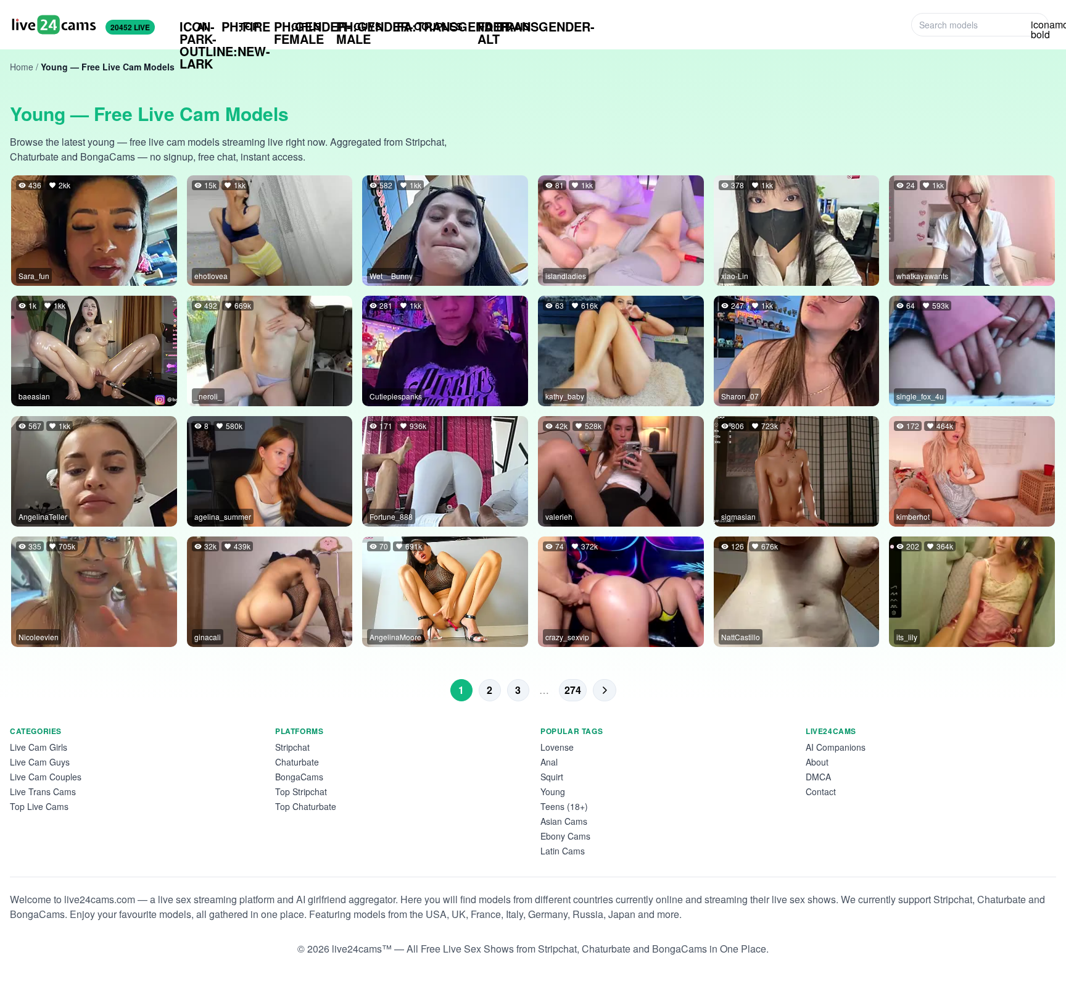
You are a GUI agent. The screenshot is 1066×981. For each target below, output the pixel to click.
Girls (297, 26)
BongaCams (299, 776)
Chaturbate (297, 762)
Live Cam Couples (45, 776)
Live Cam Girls (38, 747)
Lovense (557, 747)
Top (240, 26)
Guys (359, 26)
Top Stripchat (301, 791)
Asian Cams (563, 821)
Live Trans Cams (43, 791)
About (817, 762)
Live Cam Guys (40, 762)
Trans (503, 26)
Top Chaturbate (305, 806)
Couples (430, 26)
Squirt (551, 776)
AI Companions (836, 747)
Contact (821, 791)
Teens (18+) (564, 806)
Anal (549, 762)
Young (552, 791)
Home (21, 67)
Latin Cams (562, 851)
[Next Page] (604, 690)
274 (572, 690)
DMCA (818, 776)
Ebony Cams (565, 836)
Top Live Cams (39, 806)
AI (193, 26)
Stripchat (292, 747)
